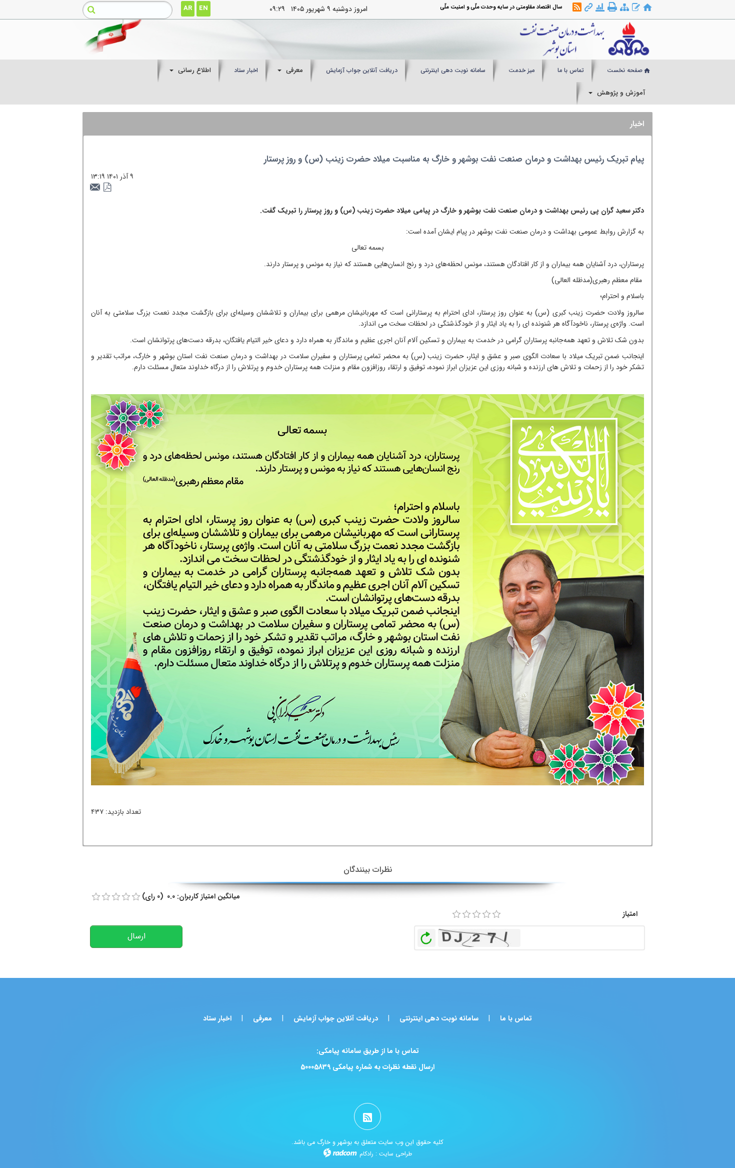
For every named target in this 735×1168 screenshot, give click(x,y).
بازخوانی (427, 935)
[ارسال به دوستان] (96, 187)
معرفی (262, 1018)
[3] (476, 914)
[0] (96, 896)
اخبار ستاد (217, 1018)
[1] (456, 914)
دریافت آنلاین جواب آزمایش (336, 1018)
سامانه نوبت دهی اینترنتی (439, 1018)
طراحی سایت (395, 1153)
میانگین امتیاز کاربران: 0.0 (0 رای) (191, 896)
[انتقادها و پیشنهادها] (636, 8)
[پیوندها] (588, 8)
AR (188, 8)
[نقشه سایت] (624, 8)
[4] (486, 914)
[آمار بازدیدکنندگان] (600, 8)
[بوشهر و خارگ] (441, 40)
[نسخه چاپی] (612, 7)
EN (203, 8)
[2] (466, 914)
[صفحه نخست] (647, 8)
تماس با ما (516, 1018)
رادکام (367, 1153)
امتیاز (630, 913)
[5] (496, 914)
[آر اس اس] (577, 8)
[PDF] (107, 187)
